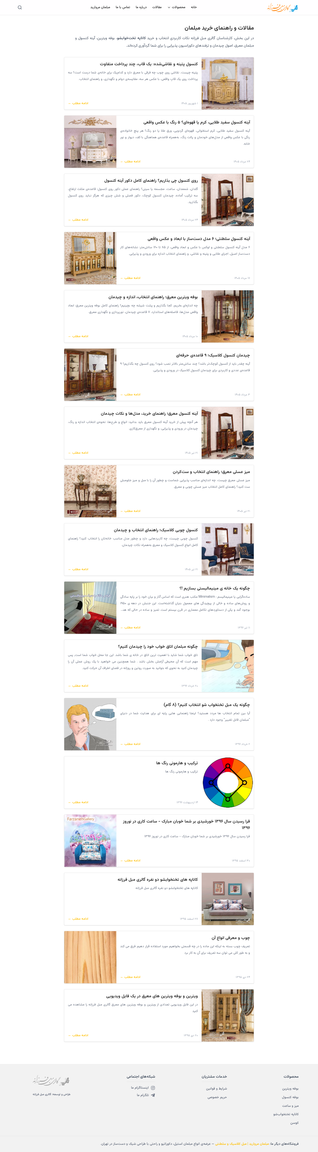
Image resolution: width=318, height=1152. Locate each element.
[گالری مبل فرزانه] (282, 7)
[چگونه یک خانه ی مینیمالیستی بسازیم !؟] (90, 608)
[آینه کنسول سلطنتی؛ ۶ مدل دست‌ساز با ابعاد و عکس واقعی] (90, 258)
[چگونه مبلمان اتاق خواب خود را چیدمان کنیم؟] (228, 666)
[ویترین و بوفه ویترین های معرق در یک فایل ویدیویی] (228, 1015)
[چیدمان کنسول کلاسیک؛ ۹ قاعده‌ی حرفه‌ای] (90, 375)
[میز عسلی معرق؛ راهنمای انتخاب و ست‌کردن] (90, 491)
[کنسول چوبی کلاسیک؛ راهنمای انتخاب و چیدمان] (228, 549)
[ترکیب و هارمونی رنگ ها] (228, 782)
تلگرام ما (143, 1095)
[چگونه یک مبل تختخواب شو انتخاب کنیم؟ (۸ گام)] (90, 724)
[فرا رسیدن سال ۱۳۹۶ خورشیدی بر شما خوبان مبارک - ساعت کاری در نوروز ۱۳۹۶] (90, 841)
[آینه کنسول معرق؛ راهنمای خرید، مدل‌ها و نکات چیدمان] (228, 433)
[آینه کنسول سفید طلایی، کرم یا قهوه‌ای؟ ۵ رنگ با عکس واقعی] (90, 142)
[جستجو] (20, 7)
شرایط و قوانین (216, 1088)
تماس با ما (123, 7)
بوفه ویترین (290, 1088)
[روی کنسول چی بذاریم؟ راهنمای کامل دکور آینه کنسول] (228, 200)
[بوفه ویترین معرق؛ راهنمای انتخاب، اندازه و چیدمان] (228, 316)
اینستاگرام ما (140, 1088)
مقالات (157, 7)
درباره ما (141, 7)
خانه (194, 7)
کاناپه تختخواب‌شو (286, 1114)
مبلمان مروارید (100, 7)
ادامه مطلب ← (78, 103)
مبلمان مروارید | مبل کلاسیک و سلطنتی (242, 1144)
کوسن (294, 1123)
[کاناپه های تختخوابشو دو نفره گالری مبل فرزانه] (228, 899)
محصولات (178, 7)
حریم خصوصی (217, 1097)
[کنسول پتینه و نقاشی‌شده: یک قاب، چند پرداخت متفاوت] (228, 83)
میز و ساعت (290, 1106)
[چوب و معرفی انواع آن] (90, 957)
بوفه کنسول (290, 1097)
